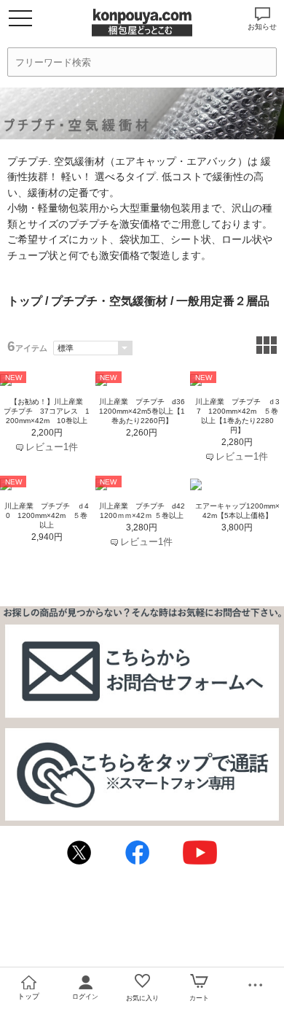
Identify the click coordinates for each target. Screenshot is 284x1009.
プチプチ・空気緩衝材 (109, 301)
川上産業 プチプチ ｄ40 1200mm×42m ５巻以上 (46, 515)
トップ (24, 301)
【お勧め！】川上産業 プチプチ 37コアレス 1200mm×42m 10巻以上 (47, 411)
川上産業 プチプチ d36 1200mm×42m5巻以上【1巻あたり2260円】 (145, 411)
